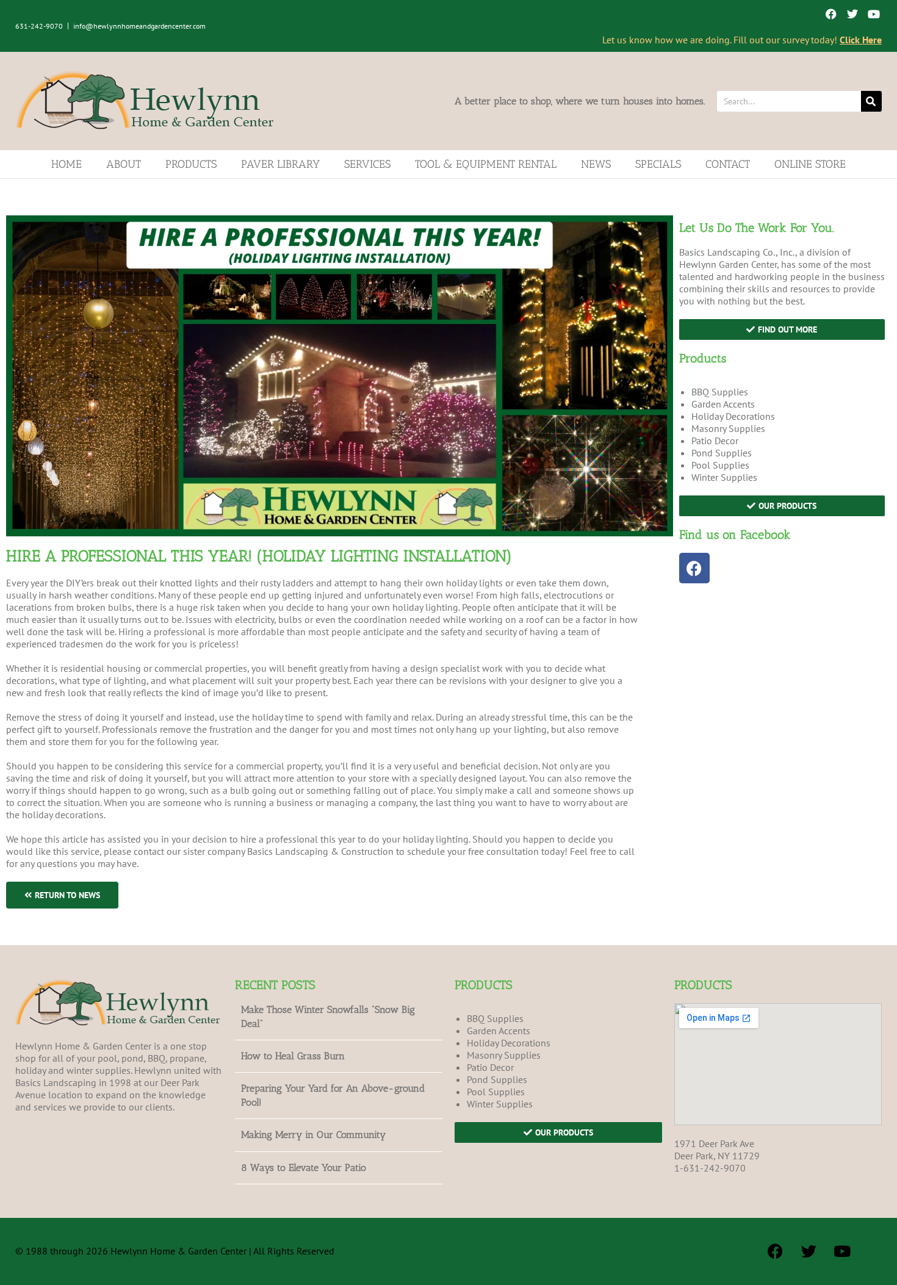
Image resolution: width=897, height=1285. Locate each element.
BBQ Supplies (719, 392)
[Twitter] (852, 13)
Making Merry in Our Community (313, 1134)
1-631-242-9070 (710, 1168)
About (123, 164)
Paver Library (280, 164)
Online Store (810, 164)
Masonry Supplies (728, 428)
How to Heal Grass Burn (293, 1056)
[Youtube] (874, 13)
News (596, 164)
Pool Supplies (720, 465)
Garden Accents (723, 404)
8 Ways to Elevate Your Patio (303, 1167)
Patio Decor (714, 440)
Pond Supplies (721, 453)
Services (367, 164)
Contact (727, 164)
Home (66, 164)
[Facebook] (830, 13)
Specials (658, 164)
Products (191, 164)
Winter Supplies (724, 477)
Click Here (861, 40)
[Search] (871, 101)
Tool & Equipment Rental (486, 164)
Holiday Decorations (733, 416)
